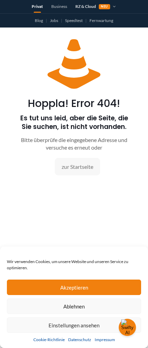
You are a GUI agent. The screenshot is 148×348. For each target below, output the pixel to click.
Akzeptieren (74, 287)
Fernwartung (101, 21)
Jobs (54, 21)
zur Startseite (77, 166)
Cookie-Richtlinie (49, 339)
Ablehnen (74, 306)
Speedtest (74, 21)
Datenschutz (79, 339)
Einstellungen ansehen (74, 325)
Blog (39, 21)
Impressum (105, 339)
